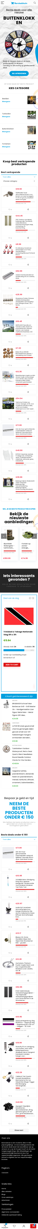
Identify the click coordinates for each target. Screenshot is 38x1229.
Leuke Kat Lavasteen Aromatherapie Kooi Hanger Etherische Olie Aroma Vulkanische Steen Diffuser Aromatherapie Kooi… (25, 912)
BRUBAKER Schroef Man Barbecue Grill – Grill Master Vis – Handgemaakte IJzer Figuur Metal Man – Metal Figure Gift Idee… (24, 709)
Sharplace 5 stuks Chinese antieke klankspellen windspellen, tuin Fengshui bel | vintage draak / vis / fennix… (25, 301)
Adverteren (6, 1200)
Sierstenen (15, 723)
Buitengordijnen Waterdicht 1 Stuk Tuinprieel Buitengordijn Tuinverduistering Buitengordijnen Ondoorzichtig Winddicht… (25, 485)
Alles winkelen (7, 1191)
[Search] (34, 3)
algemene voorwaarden (10, 1212)
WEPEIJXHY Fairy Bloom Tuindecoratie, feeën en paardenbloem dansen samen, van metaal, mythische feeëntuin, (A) (24, 328)
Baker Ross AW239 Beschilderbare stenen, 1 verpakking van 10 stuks (24, 353)
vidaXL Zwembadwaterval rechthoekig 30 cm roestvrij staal (25, 276)
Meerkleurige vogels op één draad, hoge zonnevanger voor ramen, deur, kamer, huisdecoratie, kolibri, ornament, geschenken (25, 378)
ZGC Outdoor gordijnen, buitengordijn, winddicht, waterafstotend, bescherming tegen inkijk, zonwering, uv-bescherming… (24, 224)
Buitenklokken (16, 745)
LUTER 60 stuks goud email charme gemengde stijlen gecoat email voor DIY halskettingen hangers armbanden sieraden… (23, 732)
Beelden (14, 700)
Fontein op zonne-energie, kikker (26, 547)
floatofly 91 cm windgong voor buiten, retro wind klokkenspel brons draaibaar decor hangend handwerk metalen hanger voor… (25, 1051)
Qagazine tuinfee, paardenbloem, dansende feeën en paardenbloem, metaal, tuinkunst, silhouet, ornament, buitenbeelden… (23, 777)
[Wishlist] (14, 1226)
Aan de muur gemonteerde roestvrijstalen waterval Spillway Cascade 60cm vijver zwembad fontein (25, 431)
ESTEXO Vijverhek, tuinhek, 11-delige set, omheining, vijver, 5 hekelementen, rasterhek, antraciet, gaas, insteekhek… (25, 457)
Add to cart (12, 664)
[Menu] (2, 3)
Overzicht (5, 1173)
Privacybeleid (6, 1209)
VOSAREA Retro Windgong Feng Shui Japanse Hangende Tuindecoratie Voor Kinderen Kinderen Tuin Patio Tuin (25, 883)
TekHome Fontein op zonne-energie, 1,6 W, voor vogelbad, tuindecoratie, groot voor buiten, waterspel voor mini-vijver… (25, 405)
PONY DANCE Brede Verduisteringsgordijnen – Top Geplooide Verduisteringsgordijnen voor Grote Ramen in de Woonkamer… (25, 995)
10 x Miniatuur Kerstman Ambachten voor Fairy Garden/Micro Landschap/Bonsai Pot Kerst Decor (25, 251)
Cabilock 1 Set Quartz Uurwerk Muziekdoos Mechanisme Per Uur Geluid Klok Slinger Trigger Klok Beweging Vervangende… (25, 1081)
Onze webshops (7, 1197)
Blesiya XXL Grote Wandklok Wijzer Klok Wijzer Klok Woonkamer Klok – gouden (24, 940)
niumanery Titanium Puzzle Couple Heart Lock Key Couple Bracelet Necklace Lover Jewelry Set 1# (25, 967)
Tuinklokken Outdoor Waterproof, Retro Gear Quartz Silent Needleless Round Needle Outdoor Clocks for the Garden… (22, 754)
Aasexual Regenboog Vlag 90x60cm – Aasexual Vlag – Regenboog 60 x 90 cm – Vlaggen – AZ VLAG (25, 1023)
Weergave (6, 102)
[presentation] (3, 536)
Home (4, 1189)
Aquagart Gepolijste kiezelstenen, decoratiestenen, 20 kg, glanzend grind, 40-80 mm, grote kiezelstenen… (25, 1110)
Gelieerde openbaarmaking (12, 1215)
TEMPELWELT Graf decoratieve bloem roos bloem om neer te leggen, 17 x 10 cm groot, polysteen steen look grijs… (25, 196)
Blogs (3, 1194)
